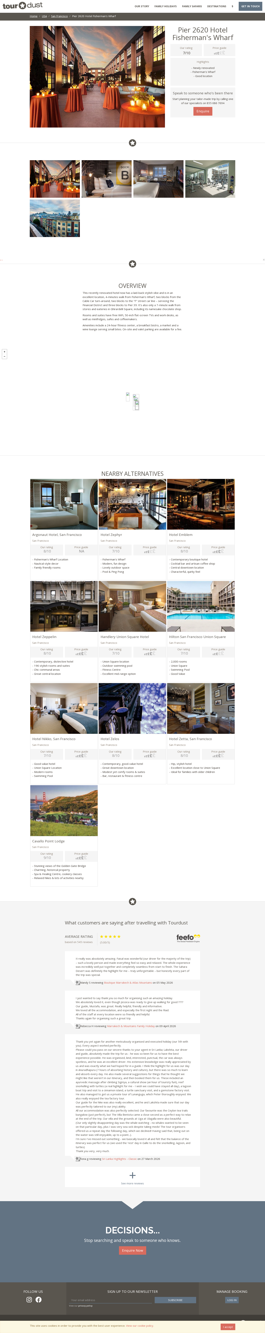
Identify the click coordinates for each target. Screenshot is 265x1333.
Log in (232, 1300)
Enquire (202, 111)
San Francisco (59, 16)
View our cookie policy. (140, 1325)
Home (33, 16)
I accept (228, 1327)
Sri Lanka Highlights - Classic (119, 1159)
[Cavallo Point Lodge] (128, 396)
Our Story (142, 6)
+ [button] (4, 351)
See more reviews (132, 1176)
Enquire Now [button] (132, 1250)
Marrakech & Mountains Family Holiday (131, 1026)
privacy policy (85, 1305)
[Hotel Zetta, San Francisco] (137, 405)
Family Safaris (192, 6)
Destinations (216, 6)
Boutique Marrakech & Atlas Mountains (128, 982)
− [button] (4, 356)
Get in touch (250, 6)
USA (44, 16)
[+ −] (132, 401)
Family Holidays (165, 6)
